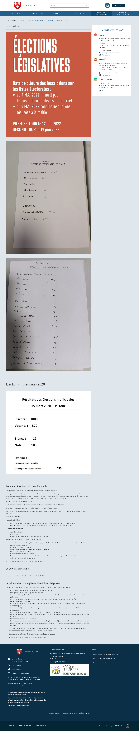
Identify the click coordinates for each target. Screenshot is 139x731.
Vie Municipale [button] (17, 14)
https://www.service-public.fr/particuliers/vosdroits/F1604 (25, 576)
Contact (74, 713)
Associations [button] (80, 14)
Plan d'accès (106, 55)
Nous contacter (118, 5)
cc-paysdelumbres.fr (58, 662)
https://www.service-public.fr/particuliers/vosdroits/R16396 (25, 561)
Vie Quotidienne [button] (37, 14)
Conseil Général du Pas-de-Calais (104, 658)
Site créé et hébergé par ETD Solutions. (111, 726)
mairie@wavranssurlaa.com (111, 53)
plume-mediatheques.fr (109, 73)
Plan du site (65, 713)
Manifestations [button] (58, 14)
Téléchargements (84, 713)
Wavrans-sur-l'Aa (31, 5)
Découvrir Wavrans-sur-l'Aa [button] (122, 14)
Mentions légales (54, 713)
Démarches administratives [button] (101, 14)
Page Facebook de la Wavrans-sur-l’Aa (105, 654)
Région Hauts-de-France (101, 663)
